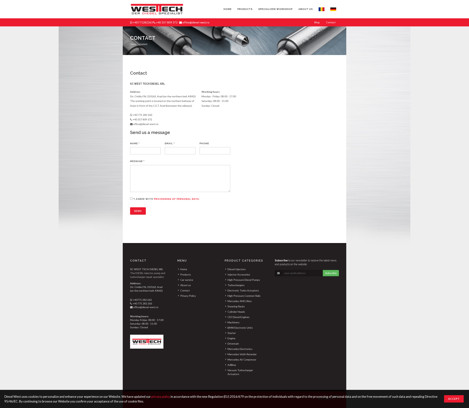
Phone (204, 143)
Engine (231, 338)
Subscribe (331, 273)
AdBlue (232, 364)
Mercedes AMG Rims (240, 301)
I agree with (166, 199)
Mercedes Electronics (240, 348)
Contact (185, 290)
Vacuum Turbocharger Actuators (240, 372)
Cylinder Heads (236, 311)
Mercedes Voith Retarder (242, 354)
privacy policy (160, 396)
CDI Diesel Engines (239, 317)
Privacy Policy (188, 295)
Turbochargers (236, 285)
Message (137, 161)
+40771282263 (143, 22)
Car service (186, 279)
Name (135, 143)
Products (185, 274)
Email (170, 143)
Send (138, 210)
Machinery (233, 322)
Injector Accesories (239, 274)
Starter (232, 333)
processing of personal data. (177, 199)
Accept (454, 398)
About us (185, 285)
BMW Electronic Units (240, 327)
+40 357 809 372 (167, 22)
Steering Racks (236, 306)
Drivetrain (233, 343)
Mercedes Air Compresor (242, 359)
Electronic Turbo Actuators (243, 290)
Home (133, 44)
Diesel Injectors (237, 269)
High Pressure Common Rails (244, 295)
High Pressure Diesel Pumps (244, 279)
